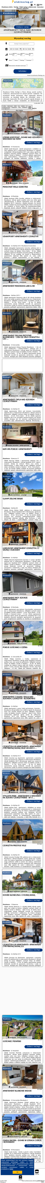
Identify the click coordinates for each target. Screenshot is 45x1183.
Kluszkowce (7, 115)
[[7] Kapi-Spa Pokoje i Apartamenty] (22, 435)
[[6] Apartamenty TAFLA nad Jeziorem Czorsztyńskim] (22, 385)
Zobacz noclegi (33, 143)
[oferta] (8, 133)
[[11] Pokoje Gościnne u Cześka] (22, 633)
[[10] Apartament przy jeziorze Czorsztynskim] (22, 584)
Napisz (42, 1182)
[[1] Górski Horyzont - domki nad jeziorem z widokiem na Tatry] (22, 123)
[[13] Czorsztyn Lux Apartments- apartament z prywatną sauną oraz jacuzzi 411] (22, 732)
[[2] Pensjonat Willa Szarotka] (22, 173)
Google (31, 1160)
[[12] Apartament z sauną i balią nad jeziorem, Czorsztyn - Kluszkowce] (22, 683)
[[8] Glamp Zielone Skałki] (22, 485)
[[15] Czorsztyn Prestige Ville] (22, 831)
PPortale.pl (3, 1182)
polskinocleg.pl (22, 2)
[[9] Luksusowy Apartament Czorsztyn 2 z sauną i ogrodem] (22, 534)
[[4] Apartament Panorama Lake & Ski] (22, 272)
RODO (11, 1169)
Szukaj (22, 71)
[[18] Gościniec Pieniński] (22, 1027)
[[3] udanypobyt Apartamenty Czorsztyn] (22, 222)
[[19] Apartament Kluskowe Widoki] (22, 1077)
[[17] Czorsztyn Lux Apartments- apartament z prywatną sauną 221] (22, 930)
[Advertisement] (22, 991)
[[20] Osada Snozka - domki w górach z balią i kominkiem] (22, 1126)
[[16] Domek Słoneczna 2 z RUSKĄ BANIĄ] (22, 881)
